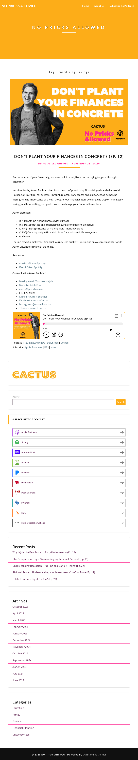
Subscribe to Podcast (122, 5)
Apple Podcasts (33, 347)
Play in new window (34, 342)
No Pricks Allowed (56, 163)
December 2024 (21, 640)
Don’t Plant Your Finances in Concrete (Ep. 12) (69, 156)
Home (85, 5)
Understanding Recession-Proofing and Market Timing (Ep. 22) (48, 565)
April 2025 (18, 613)
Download (53, 342)
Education (18, 708)
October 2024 (20, 653)
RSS (46, 347)
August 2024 (19, 666)
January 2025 (19, 633)
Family (16, 714)
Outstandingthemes (94, 754)
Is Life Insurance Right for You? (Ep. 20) (34, 579)
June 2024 (18, 680)
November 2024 (21, 646)
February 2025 (20, 626)
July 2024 (17, 673)
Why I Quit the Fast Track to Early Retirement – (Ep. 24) (44, 552)
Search (16, 396)
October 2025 (20, 606)
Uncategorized (20, 734)
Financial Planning (23, 727)
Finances (17, 721)
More (53, 347)
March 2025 (18, 620)
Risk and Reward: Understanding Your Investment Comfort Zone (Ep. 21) (53, 572)
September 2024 (21, 660)
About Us (99, 5)
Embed (64, 342)
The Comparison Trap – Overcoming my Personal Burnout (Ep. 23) (50, 559)
